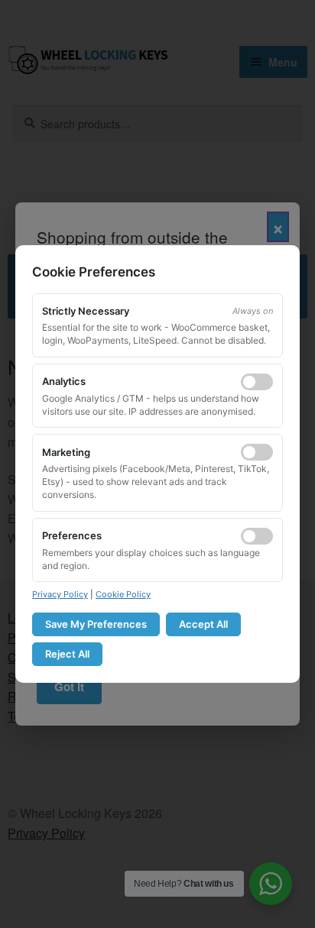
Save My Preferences (96, 624)
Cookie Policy (123, 594)
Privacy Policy (60, 594)
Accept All (203, 624)
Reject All (67, 654)
